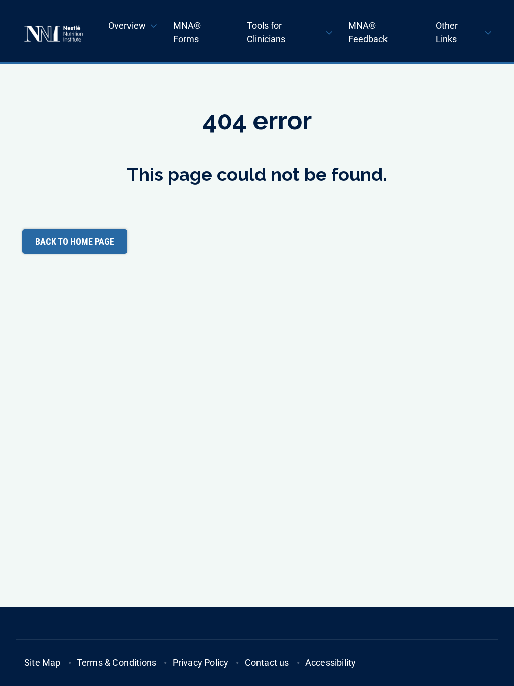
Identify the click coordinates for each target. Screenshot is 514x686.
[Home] (53, 33)
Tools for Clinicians (266, 32)
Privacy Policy (201, 662)
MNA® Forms (187, 32)
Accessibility (330, 662)
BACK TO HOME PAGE (74, 241)
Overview (127, 25)
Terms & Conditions (117, 662)
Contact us (267, 662)
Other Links (447, 32)
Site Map (42, 662)
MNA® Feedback (368, 32)
